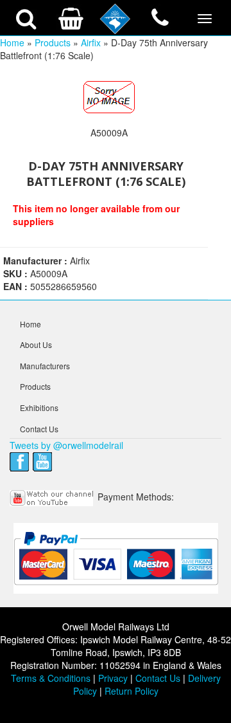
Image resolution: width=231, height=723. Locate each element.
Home (12, 42)
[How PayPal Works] (115, 558)
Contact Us (39, 428)
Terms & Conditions (50, 678)
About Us (36, 344)
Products (53, 42)
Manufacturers (45, 365)
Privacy (113, 678)
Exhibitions (39, 407)
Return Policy (131, 690)
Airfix (91, 42)
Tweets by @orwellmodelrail (66, 445)
